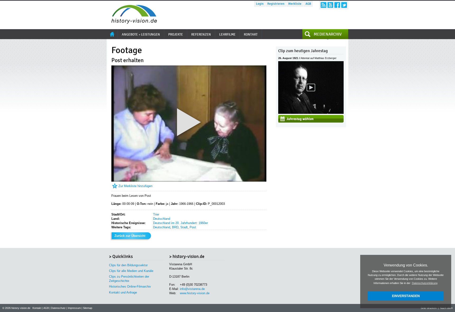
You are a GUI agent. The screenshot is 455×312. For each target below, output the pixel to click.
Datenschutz (58, 308)
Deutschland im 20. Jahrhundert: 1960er (180, 223)
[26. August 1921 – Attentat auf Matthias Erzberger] (311, 113)
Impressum (74, 308)
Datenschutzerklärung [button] (424, 283)
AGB (308, 4)
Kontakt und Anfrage (123, 292)
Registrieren (275, 4)
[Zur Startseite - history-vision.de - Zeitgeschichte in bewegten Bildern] (132, 22)
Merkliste (294, 4)
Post (193, 227)
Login (260, 4)
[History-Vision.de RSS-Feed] (323, 5)
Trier (156, 214)
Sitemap (87, 308)
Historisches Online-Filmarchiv (130, 286)
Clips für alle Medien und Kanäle (131, 271)
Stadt (184, 227)
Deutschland (161, 218)
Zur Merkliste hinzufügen (135, 186)
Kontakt (36, 308)
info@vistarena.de (192, 289)
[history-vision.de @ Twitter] (344, 5)
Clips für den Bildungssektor (128, 265)
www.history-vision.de (194, 293)
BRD (175, 227)
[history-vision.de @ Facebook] (337, 5)
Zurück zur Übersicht (129, 236)
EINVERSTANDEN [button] (406, 296)
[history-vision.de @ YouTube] (330, 5)
